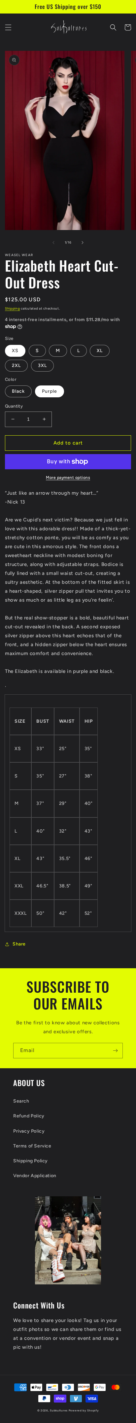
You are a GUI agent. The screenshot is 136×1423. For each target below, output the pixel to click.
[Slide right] (82, 242)
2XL (16, 365)
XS (15, 350)
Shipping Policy (30, 1161)
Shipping (12, 308)
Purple (49, 391)
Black (18, 391)
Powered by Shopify (84, 1410)
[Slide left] (53, 242)
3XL (42, 365)
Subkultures (59, 1410)
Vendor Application (34, 1175)
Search (21, 1101)
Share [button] (19, 944)
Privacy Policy (29, 1131)
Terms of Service (32, 1146)
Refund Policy (29, 1116)
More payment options (68, 477)
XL (100, 350)
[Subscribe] (115, 1050)
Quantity (14, 406)
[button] (8, 27)
